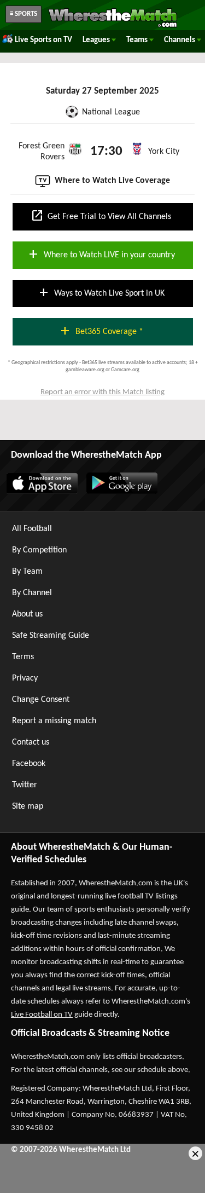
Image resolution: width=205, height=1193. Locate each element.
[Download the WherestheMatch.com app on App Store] (41, 491)
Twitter (24, 785)
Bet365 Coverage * (100, 330)
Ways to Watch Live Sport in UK (101, 292)
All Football (32, 529)
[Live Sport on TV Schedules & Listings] (112, 26)
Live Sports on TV (43, 40)
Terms (23, 657)
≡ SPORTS (23, 14)
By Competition (39, 550)
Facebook (28, 763)
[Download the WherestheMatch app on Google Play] (121, 491)
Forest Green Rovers (42, 152)
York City (163, 151)
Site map (27, 806)
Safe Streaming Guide (50, 635)
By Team (27, 571)
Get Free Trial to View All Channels (101, 215)
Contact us (30, 742)
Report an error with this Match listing (102, 392)
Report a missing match (54, 721)
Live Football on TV (42, 1015)
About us (27, 614)
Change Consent (40, 699)
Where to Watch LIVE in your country (101, 254)
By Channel (32, 593)
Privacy (25, 678)
